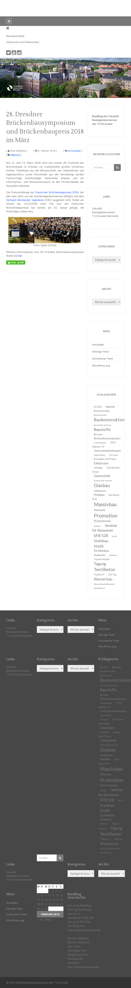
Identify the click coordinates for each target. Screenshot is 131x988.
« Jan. (40, 919)
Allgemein (15, 154)
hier (20, 255)
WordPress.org (101, 365)
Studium (113, 555)
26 (38, 908)
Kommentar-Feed (102, 358)
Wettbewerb (99, 588)
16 (53, 899)
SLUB (114, 536)
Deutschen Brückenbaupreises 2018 (56, 192)
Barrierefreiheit (15, 36)
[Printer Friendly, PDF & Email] (15, 262)
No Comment (74, 150)
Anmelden (98, 344)
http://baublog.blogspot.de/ (84, 930)
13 (42, 899)
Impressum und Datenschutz (22, 41)
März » (49, 919)
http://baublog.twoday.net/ (83, 966)
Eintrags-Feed (100, 351)
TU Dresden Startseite (105, 215)
